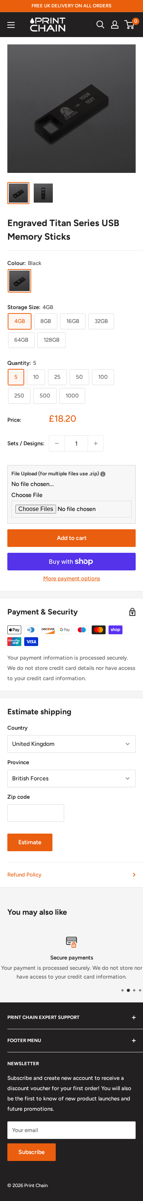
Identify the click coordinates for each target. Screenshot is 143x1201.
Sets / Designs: (25, 443)
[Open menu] (11, 25)
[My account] (114, 25)
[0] (129, 24)
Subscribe (31, 1152)
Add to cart (72, 537)
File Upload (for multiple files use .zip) (71, 473)
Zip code (18, 797)
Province (18, 762)
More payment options (71, 578)
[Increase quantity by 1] (95, 443)
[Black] (19, 281)
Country (17, 728)
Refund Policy (24, 874)
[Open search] (100, 25)
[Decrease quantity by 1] (57, 443)
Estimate (29, 842)
